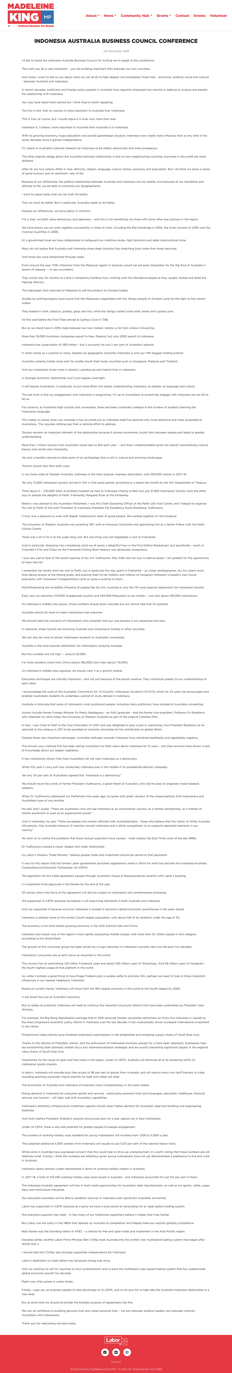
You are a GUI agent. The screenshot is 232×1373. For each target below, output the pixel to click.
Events (200, 15)
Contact (182, 15)
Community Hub (135, 15)
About (91, 15)
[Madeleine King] (30, 15)
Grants (162, 15)
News (108, 15)
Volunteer (218, 15)
